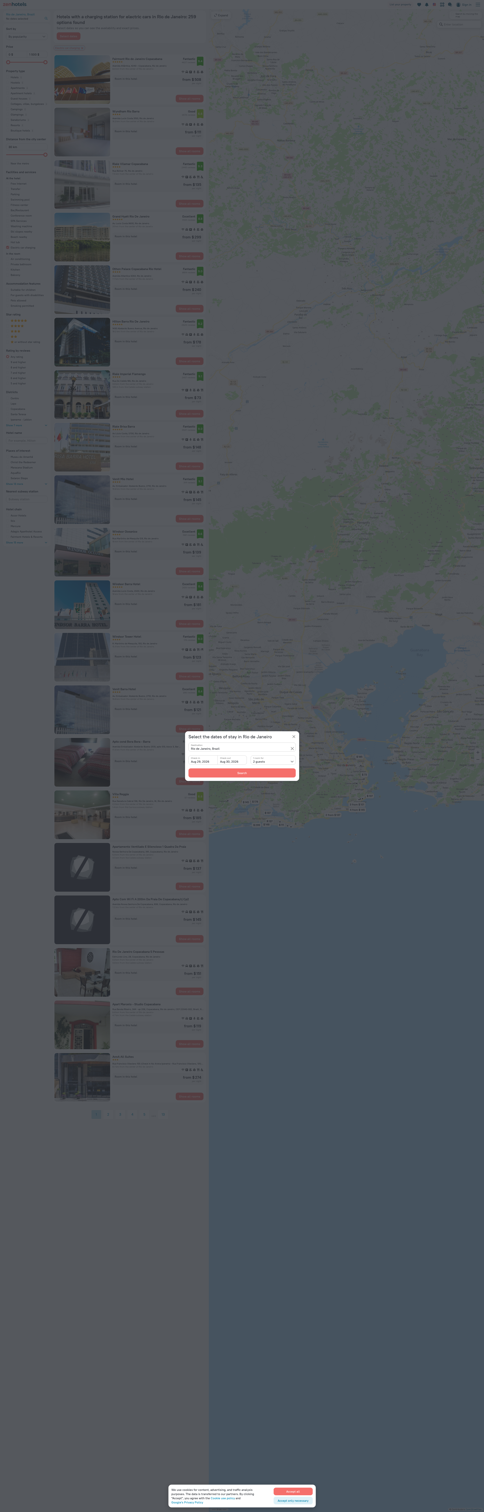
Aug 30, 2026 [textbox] (229, 761)
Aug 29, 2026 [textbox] (200, 761)
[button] (292, 748)
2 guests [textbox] (259, 761)
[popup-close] (294, 737)
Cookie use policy (223, 1498)
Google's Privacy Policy (187, 1502)
